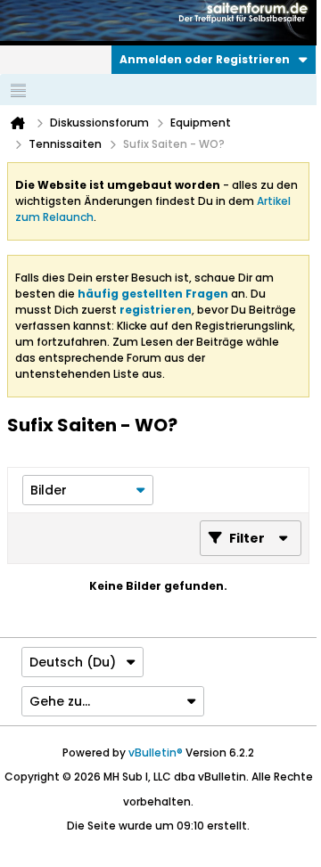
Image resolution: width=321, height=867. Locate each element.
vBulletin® (155, 752)
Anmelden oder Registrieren (204, 59)
